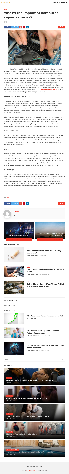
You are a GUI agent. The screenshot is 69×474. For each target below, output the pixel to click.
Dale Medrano (32, 255)
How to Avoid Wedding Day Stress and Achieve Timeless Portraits (27, 416)
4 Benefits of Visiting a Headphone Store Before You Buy (24, 434)
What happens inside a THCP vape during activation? (44, 252)
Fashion (9, 377)
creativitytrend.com (31, 470)
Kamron (11, 22)
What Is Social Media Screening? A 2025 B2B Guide (45, 270)
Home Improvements (12, 449)
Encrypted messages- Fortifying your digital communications (46, 346)
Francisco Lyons (33, 274)
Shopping (9, 431)
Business (9, 395)
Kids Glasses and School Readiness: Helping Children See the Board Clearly (30, 380)
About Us (39, 466)
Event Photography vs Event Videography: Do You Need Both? (26, 398)
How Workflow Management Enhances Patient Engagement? (43, 332)
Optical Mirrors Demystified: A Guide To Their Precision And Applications (45, 285)
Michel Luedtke (33, 320)
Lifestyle (9, 413)
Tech (5, 9)
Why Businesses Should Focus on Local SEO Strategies (45, 317)
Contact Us (31, 466)
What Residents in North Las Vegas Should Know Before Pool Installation (30, 452)
